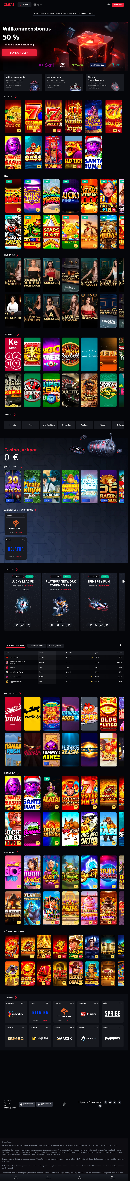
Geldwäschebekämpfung (35, 1075)
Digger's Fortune (16, 682)
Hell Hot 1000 (14, 657)
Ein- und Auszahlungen (97, 1064)
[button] (11, 97)
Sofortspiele (61, 13)
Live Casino (44, 13)
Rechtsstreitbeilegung (99, 1069)
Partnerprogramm (95, 1075)
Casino (26, 4)
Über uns (18, 1059)
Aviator (12, 668)
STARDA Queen (15, 677)
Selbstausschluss (75, 1069)
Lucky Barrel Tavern (17, 672)
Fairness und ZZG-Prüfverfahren (67, 1075)
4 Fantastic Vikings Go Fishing (17, 662)
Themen (91, 13)
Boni (115, 1064)
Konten (91, 1059)
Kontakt (32, 1059)
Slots (36, 13)
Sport (39, 4)
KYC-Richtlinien (107, 1059)
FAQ (43, 1059)
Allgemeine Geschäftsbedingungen (66, 1059)
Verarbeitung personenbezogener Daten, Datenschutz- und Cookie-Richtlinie (46, 1064)
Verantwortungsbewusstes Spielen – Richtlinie (41, 1069)
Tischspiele (82, 13)
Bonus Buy (71, 13)
